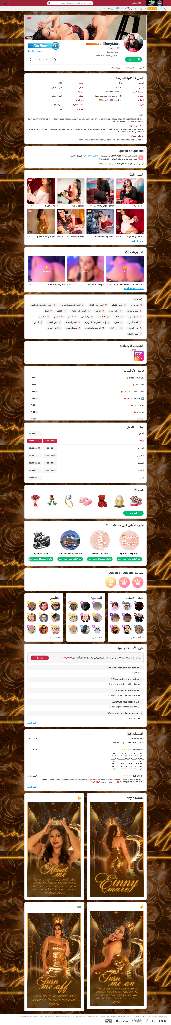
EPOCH (125, 1016)
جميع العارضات (163, 9)
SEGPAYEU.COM (116, 1016)
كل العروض (133, 9)
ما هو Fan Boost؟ (34, 51)
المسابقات (122, 9)
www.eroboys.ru (141, 1016)
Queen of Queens (92, 156)
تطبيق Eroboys (108, 9)
